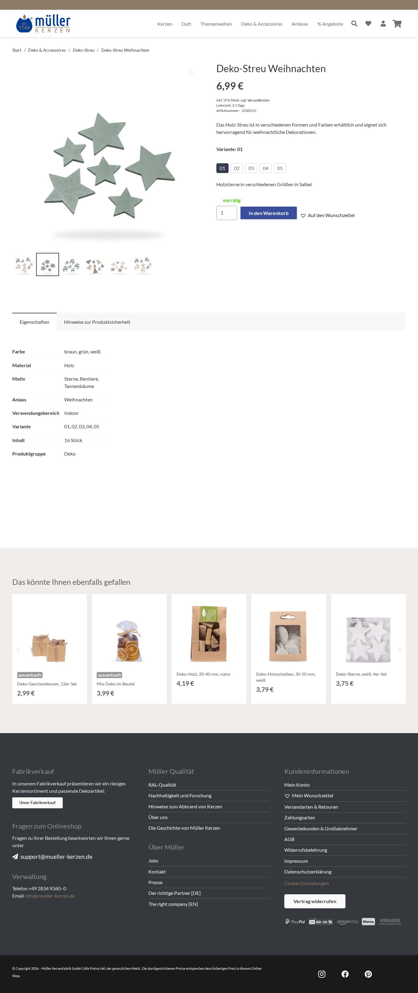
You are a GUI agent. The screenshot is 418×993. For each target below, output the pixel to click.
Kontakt (157, 871)
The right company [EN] (173, 904)
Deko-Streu (84, 50)
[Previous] (18, 648)
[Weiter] (399, 648)
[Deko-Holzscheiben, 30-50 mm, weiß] (288, 631)
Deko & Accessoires (47, 50)
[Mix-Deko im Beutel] (129, 631)
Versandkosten (259, 100)
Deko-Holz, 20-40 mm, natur (204, 674)
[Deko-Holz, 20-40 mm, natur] (209, 631)
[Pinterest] (368, 974)
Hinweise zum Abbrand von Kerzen (185, 806)
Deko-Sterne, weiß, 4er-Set (361, 674)
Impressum (296, 861)
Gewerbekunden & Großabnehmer (320, 828)
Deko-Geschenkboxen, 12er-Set (47, 683)
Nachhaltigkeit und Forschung (179, 795)
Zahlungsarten (299, 817)
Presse (155, 882)
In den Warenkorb (269, 213)
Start (16, 50)
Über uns (158, 817)
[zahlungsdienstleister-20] (345, 921)
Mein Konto (297, 785)
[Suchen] (354, 23)
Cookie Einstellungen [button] (306, 883)
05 (280, 168)
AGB (289, 839)
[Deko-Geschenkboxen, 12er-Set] (49, 631)
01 (222, 168)
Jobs (153, 860)
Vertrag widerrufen (314, 901)
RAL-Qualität (162, 785)
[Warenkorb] (397, 23)
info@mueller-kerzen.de (50, 896)
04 (265, 168)
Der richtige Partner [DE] (174, 893)
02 (237, 168)
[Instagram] (322, 974)
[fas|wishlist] (368, 23)
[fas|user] (383, 23)
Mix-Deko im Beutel (116, 683)
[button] (192, 73)
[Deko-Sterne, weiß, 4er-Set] (368, 631)
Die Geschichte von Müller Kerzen (184, 828)
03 (251, 168)
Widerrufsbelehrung (305, 850)
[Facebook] (345, 974)
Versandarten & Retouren (311, 807)
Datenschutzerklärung (307, 871)
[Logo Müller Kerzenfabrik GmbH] (43, 23)
